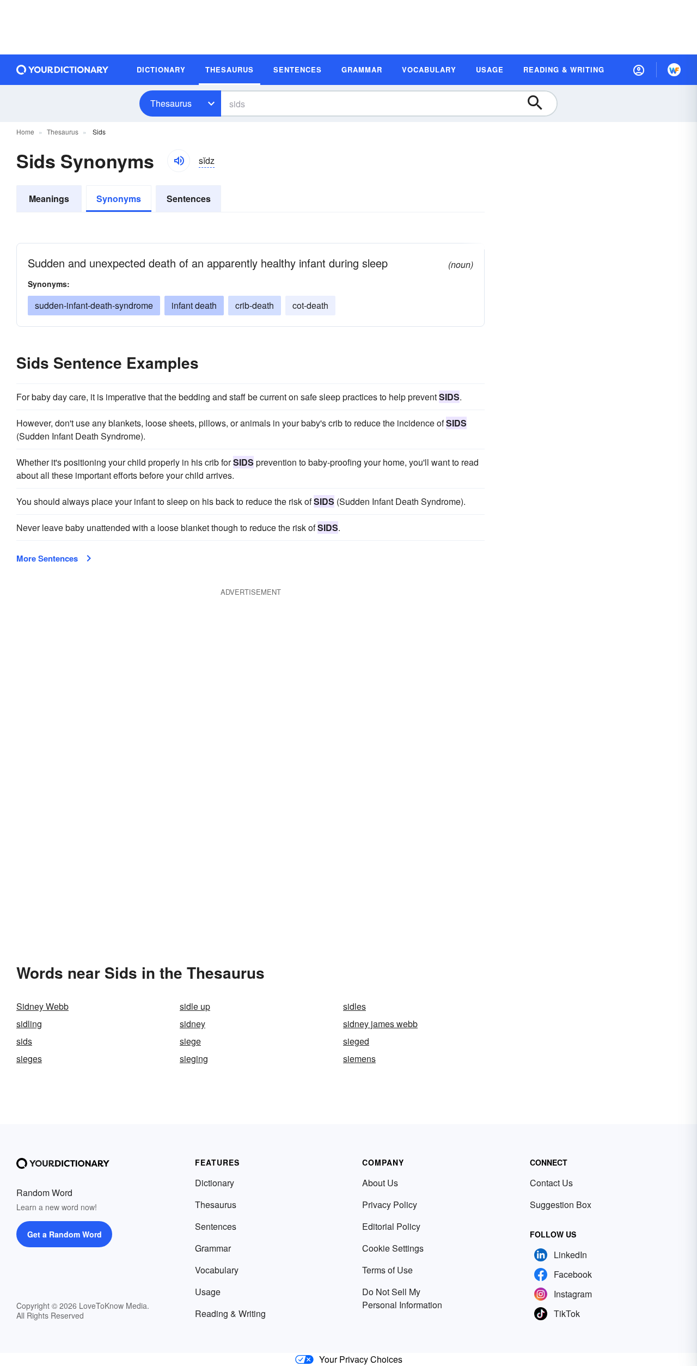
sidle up (195, 1006)
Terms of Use (387, 1270)
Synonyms (118, 198)
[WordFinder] (674, 70)
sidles (354, 1006)
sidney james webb (380, 1023)
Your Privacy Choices (360, 1359)
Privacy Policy (389, 1204)
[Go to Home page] (62, 70)
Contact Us (551, 1182)
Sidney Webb (42, 1006)
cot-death (310, 305)
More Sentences (47, 558)
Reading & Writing (230, 1313)
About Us (380, 1182)
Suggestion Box (560, 1204)
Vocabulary (217, 1270)
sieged (356, 1041)
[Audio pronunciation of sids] (178, 160)
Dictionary (214, 1182)
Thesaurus (171, 103)
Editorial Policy (391, 1226)
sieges (29, 1058)
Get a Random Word (64, 1234)
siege (190, 1041)
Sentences (189, 198)
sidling (29, 1023)
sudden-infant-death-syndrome (94, 305)
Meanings (49, 198)
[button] (638, 69)
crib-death (254, 305)
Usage (208, 1291)
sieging (194, 1058)
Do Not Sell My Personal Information (402, 1298)
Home (25, 131)
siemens (359, 1058)
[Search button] (540, 103)
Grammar (213, 1248)
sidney (192, 1023)
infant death (194, 305)
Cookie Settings (393, 1248)
